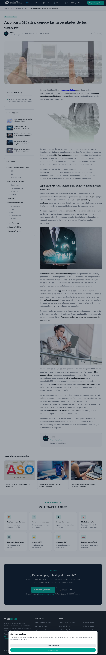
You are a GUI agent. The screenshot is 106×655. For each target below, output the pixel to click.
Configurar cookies (53, 645)
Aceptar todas (53, 650)
